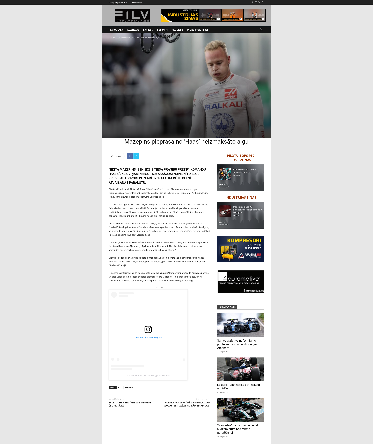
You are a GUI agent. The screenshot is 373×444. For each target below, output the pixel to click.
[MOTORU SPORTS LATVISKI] (132, 15)
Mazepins (129, 387)
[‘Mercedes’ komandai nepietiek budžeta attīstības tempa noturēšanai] (240, 410)
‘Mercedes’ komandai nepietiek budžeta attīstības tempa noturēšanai (238, 429)
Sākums (112, 37)
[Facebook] (252, 2)
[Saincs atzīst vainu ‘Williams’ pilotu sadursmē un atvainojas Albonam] (240, 325)
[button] (261, 29)
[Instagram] (256, 2)
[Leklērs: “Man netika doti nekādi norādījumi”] (240, 369)
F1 (118, 37)
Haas (120, 387)
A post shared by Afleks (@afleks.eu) (148, 375)
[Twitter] (259, 2)
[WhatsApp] (262, 2)
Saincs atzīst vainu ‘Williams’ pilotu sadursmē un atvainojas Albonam (237, 344)
